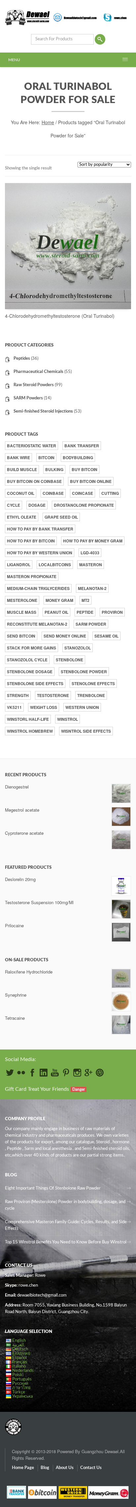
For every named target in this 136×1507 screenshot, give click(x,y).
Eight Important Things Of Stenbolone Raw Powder (53, 1188)
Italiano (19, 1366)
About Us (65, 1468)
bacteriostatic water (31, 446)
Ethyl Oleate (21, 517)
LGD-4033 (90, 553)
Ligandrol (18, 565)
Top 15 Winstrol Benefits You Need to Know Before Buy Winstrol (65, 1242)
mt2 (85, 600)
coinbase (53, 493)
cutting (110, 493)
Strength (18, 695)
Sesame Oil (106, 636)
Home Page (23, 1468)
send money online (65, 636)
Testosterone (53, 695)
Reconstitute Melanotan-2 (37, 624)
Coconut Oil (20, 493)
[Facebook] (32, 1072)
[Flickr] (21, 1072)
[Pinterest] (66, 1072)
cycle (13, 505)
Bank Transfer (81, 446)
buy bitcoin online (91, 481)
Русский (20, 1383)
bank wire (18, 457)
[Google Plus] (88, 1072)
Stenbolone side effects (35, 683)
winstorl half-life (28, 719)
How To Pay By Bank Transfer (40, 529)
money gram (59, 600)
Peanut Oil (56, 612)
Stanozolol (77, 648)
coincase (82, 493)
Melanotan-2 (92, 588)
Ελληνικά (21, 1353)
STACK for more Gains (31, 648)
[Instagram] (77, 1072)
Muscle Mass (21, 612)
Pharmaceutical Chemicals (38, 372)
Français (19, 1362)
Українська (22, 1396)
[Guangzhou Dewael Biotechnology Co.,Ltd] (13, 1423)
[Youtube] (55, 1072)
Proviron (112, 612)
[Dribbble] (100, 1072)
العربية (18, 1345)
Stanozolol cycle (27, 660)
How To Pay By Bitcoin (31, 541)
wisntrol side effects (86, 731)
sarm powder (91, 624)
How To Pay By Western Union (39, 553)
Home (48, 122)
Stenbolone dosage (29, 672)
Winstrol (67, 719)
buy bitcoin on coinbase (34, 481)
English (19, 1341)
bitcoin (46, 457)
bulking (54, 469)
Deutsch (20, 1349)
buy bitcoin (84, 469)
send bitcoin (21, 636)
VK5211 (14, 707)
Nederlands (23, 1371)
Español (19, 1358)
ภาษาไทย (21, 1388)
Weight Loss (43, 707)
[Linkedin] (44, 1072)
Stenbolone (69, 660)
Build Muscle (22, 469)
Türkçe (18, 1392)
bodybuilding (78, 457)
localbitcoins (55, 565)
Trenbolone (91, 695)
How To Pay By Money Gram (92, 541)
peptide (85, 612)
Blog (45, 1468)
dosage (37, 505)
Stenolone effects (93, 683)
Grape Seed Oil (61, 517)
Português (22, 1379)
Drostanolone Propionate (84, 505)
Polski (17, 1375)
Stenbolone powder (84, 672)
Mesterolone (22, 600)
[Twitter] (10, 1072)
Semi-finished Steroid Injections (43, 411)
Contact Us (91, 1468)
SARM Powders (28, 398)
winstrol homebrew (30, 731)
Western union (82, 707)
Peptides (22, 358)
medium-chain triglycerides (38, 588)
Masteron (90, 565)
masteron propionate (31, 576)
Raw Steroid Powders (34, 385)
